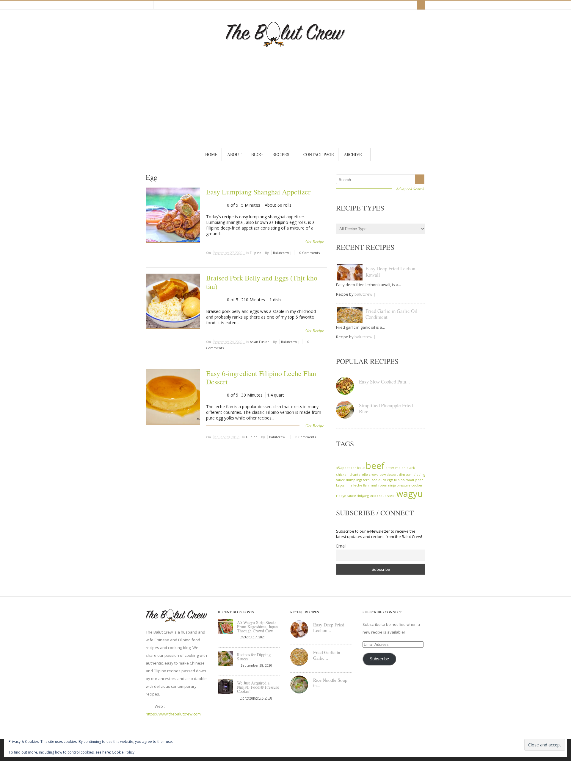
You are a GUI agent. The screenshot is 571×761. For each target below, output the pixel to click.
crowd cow (377, 474)
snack (374, 496)
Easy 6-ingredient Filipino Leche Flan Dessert (261, 378)
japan (419, 480)
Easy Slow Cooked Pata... (384, 381)
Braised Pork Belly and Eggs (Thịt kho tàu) (261, 282)
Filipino (255, 252)
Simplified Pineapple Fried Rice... (386, 408)
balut (361, 468)
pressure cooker (410, 485)
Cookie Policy (123, 752)
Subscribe (379, 658)
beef (375, 466)
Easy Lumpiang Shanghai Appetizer (258, 192)
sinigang (363, 496)
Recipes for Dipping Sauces (254, 657)
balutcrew (281, 252)
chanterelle (358, 474)
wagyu (409, 494)
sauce (351, 496)
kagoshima (344, 485)
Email (341, 546)
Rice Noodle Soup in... (330, 683)
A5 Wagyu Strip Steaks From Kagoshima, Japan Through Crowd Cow (257, 627)
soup (383, 496)
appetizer (348, 468)
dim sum (405, 474)
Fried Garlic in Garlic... (326, 655)
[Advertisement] (285, 91)
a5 (338, 468)
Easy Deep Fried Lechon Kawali (390, 271)
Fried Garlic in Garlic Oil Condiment (391, 314)
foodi (410, 480)
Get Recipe (314, 241)
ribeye (341, 496)
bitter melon (395, 468)
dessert (392, 474)
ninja (392, 485)
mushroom (378, 485)
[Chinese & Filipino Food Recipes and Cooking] (285, 44)
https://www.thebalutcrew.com (173, 714)
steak (392, 496)
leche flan (361, 485)
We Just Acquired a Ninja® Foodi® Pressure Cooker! (258, 687)
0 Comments (309, 252)
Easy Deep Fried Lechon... (328, 627)
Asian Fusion (259, 341)
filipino (399, 480)
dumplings (354, 480)
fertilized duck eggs (378, 480)
